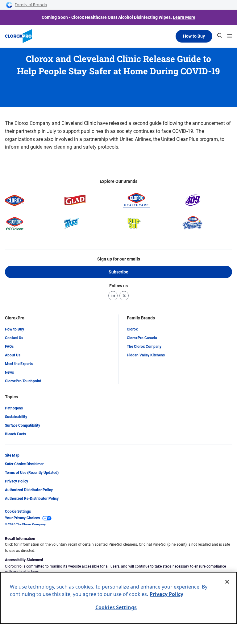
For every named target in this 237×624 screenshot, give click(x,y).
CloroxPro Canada (142, 338)
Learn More (184, 17)
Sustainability (16, 417)
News (9, 372)
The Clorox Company (144, 346)
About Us (12, 355)
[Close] (227, 582)
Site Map (12, 455)
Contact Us (14, 338)
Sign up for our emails (118, 259)
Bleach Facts (15, 434)
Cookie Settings (18, 511)
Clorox (132, 329)
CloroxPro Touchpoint (23, 381)
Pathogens (14, 408)
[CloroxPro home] (18, 36)
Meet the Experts (19, 364)
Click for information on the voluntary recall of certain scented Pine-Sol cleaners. (71, 544)
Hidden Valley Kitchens (146, 355)
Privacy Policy (16, 481)
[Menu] (229, 36)
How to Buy (194, 36)
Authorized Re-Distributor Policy (32, 498)
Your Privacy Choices (22, 518)
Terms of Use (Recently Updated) (32, 472)
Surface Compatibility (22, 425)
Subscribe (118, 271)
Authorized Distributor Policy (29, 490)
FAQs (9, 346)
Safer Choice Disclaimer (24, 464)
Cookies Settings (116, 607)
